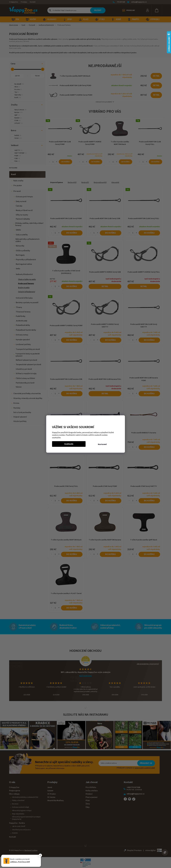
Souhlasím (68, 444)
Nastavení (102, 444)
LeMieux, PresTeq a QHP (20, 861)
